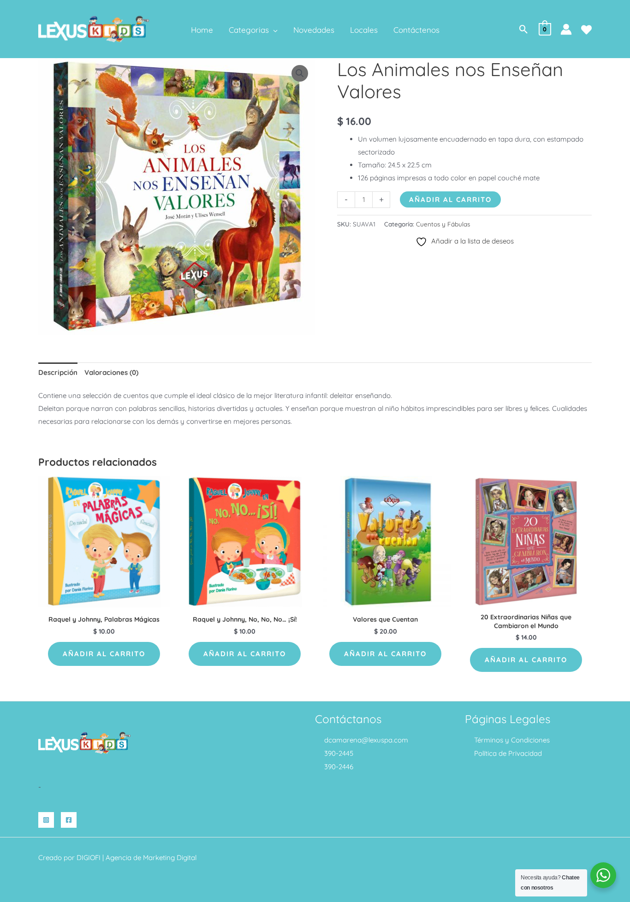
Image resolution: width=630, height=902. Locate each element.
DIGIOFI (89, 857)
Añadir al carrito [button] (104, 653)
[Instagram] (46, 820)
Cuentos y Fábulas (443, 224)
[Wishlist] (586, 29)
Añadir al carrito (450, 199)
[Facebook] (69, 820)
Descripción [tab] (57, 372)
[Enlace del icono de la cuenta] (566, 29)
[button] (273, 30)
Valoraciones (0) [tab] (111, 372)
